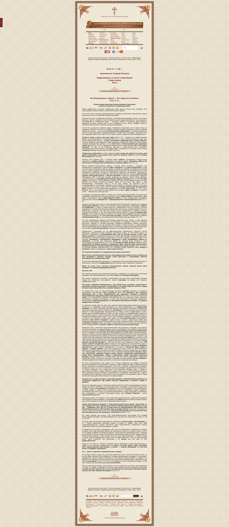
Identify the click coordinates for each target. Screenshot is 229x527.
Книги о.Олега (103, 41)
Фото (133, 36)
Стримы (134, 39)
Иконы (112, 39)
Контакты (135, 43)
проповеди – (89, 502)
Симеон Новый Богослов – (119, 504)
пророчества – (139, 501)
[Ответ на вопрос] (93, 48)
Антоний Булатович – (131, 502)
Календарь (113, 33)
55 (113, 91)
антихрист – (89, 501)
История (123, 38)
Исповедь (112, 41)
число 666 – (132, 501)
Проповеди (102, 36)
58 (121, 91)
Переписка (102, 33)
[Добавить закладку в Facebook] (110, 69)
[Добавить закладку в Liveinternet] (121, 69)
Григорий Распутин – (103, 504)
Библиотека (91, 36)
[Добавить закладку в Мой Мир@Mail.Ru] (119, 69)
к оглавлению (114, 89)
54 (111, 91)
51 (103, 91)
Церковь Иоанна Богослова (97, 58)
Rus (105, 29)
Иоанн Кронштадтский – (93, 505)
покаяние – (102, 502)
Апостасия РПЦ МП (93, 39)
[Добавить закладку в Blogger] (114, 69)
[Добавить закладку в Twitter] (112, 69)
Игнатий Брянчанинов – (136, 504)
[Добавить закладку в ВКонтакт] (108, 69)
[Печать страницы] (90, 48)
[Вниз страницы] (105, 48)
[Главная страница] (87, 48)
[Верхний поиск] (130, 497)
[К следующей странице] (117, 48)
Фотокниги (135, 38)
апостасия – (118, 501)
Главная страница (114, 58)
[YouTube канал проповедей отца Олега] (120, 52)
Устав (123, 33)
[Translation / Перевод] (141, 48)
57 (118, 91)
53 (108, 91)
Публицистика (92, 38)
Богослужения (114, 34)
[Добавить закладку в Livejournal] (117, 69)
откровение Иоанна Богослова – (105, 501)
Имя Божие (91, 34)
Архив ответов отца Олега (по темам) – (113, 505)
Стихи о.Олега (125, 39)
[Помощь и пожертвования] (96, 48)
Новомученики (114, 43)
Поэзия (123, 36)
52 (106, 91)
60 (126, 91)
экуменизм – (125, 501)
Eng (124, 29)
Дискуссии (102, 38)
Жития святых (92, 41)
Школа (123, 34)
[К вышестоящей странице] (113, 48)
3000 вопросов (103, 34)
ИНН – (95, 501)
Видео (134, 34)
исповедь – (96, 502)
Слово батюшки (103, 43)
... (101, 91)
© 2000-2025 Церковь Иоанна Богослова (114, 518)
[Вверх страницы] (106, 48)
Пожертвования (125, 43)
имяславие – (121, 502)
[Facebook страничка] (113, 52)
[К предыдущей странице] (110, 48)
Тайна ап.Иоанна (114, 36)
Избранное (135, 41)
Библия (123, 41)
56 (116, 91)
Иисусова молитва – (111, 502)
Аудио (134, 33)
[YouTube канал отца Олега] (101, 48)
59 (123, 91)
